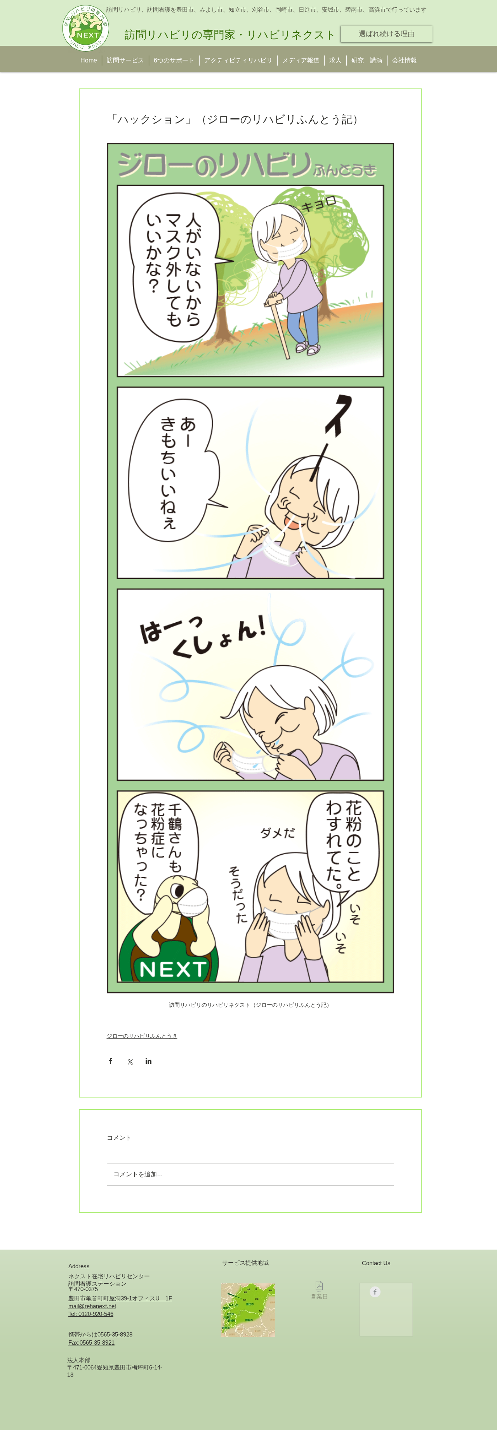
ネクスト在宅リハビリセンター (109, 1276)
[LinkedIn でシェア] (148, 1061)
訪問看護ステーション (97, 1283)
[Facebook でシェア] (110, 1061)
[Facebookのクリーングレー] (375, 1291)
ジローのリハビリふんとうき (142, 1036)
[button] (367, 60)
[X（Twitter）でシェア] (129, 1061)
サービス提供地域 (245, 1262)
